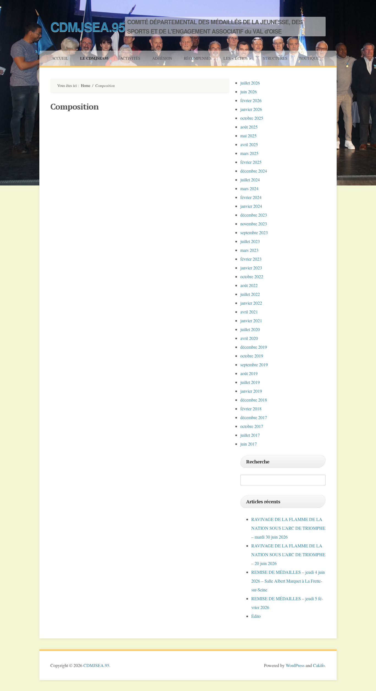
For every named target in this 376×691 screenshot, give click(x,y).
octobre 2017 (251, 426)
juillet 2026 (250, 83)
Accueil (60, 58)
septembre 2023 (254, 232)
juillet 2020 (250, 329)
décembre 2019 (253, 347)
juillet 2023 (250, 241)
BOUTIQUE (309, 58)
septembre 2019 (254, 364)
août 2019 (249, 373)
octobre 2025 (251, 118)
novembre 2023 (253, 223)
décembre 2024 (253, 171)
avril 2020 (249, 338)
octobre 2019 (251, 356)
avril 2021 (249, 312)
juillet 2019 (250, 382)
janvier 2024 (251, 206)
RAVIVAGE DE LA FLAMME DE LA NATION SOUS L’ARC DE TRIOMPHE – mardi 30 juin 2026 (288, 528)
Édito (256, 616)
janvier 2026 (251, 109)
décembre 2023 (253, 215)
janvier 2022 (251, 303)
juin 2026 (248, 91)
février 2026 (250, 100)
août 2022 (249, 285)
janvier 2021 (251, 320)
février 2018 (250, 408)
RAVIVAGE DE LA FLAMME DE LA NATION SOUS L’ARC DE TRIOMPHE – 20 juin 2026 (288, 554)
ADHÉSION (162, 58)
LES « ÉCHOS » (237, 58)
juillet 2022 (250, 294)
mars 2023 (249, 250)
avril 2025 (249, 144)
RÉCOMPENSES (198, 58)
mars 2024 (249, 188)
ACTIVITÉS (130, 58)
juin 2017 (248, 444)
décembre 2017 (253, 417)
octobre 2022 (251, 276)
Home (85, 85)
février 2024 (250, 197)
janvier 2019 (251, 391)
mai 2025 (248, 135)
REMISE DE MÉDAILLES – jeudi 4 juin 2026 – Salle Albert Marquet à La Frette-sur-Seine (288, 580)
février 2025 (250, 162)
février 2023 (250, 259)
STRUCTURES (275, 58)
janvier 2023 (251, 268)
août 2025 (249, 127)
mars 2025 (249, 153)
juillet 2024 (250, 179)
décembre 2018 (253, 400)
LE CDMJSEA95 (94, 58)
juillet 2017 (250, 435)
